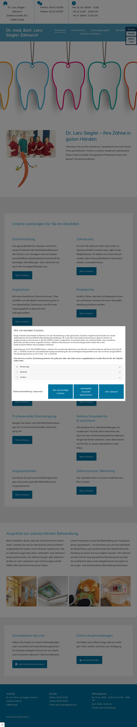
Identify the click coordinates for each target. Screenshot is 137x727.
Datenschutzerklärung (22, 391)
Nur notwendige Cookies (60, 392)
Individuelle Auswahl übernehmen (86, 391)
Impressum (38, 391)
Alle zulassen (111, 391)
